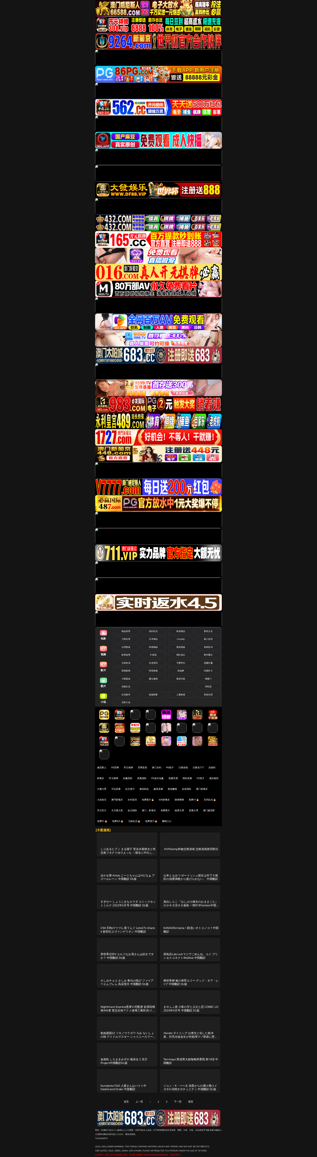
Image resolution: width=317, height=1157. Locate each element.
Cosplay (181, 638)
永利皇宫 (132, 799)
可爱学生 (180, 662)
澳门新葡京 (202, 788)
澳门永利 (156, 767)
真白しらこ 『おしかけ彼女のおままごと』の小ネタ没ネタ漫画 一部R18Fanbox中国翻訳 (191, 905)
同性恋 (208, 686)
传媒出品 (126, 686)
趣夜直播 (158, 788)
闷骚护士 (208, 670)
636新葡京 (164, 799)
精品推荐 (126, 631)
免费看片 (165, 810)
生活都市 (126, 694)
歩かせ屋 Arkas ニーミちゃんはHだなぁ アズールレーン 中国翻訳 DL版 (128, 877)
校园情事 (153, 694)
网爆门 (208, 678)
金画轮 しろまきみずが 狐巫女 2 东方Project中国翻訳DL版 (124, 1061)
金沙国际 (132, 810)
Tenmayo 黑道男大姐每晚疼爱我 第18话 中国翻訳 (190, 1061)
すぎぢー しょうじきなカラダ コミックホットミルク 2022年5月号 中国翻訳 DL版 (128, 903)
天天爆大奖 (117, 810)
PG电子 (170, 767)
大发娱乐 (101, 799)
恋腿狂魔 (208, 662)
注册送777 (198, 767)
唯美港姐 (180, 647)
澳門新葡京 (117, 799)
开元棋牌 (128, 767)
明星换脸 (153, 670)
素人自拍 (208, 638)
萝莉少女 (208, 631)
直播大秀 (193, 810)
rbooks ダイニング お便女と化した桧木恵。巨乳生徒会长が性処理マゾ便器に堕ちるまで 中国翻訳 (190, 1036)
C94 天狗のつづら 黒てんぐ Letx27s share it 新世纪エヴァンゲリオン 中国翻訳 (128, 929)
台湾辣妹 (126, 647)
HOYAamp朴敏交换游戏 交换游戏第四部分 (191, 849)
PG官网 (115, 767)
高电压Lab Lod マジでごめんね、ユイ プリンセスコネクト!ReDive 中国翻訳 (190, 956)
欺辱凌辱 (126, 654)
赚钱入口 (167, 821)
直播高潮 (173, 778)
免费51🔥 (194, 799)
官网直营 (142, 767)
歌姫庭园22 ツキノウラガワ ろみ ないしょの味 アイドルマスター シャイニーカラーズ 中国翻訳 (128, 1036)
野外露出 (208, 654)
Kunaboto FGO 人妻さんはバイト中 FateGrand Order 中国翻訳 (123, 1087)
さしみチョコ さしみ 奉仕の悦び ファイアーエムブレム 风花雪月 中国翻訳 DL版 (127, 982)
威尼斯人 (101, 767)
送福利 (212, 767)
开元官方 (101, 810)
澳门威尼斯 (209, 810)
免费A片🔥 (117, 821)
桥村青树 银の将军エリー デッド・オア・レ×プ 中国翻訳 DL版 (191, 982)
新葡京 (100, 778)
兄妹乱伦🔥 (134, 821)
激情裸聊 (179, 799)
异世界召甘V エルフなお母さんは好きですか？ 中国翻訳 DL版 (127, 956)
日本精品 (153, 638)
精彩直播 (187, 778)
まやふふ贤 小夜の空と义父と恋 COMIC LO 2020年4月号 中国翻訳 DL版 (190, 1008)
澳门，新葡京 (149, 810)
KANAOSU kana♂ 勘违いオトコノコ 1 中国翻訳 (191, 929)
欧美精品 (180, 631)
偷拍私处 (144, 788)
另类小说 (126, 702)
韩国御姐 (153, 647)
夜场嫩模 (172, 788)
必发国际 (186, 788)
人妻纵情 (180, 694)
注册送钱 (183, 767)
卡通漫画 (126, 678)
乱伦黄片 (130, 788)
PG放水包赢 (157, 778)
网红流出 (180, 654)
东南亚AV (208, 647)
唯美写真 (180, 678)
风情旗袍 (126, 670)
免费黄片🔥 (151, 821)
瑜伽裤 (180, 670)
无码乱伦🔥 (210, 799)
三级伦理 (126, 638)
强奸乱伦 (153, 631)
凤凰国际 (142, 778)
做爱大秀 (179, 810)
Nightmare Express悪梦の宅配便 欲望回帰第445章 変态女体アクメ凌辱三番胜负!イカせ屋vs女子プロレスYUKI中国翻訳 (128, 1010)
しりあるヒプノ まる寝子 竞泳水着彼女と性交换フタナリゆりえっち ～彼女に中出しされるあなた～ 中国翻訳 (128, 852)
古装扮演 (126, 662)
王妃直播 (116, 788)
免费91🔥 (102, 821)
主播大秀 (101, 788)
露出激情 (153, 678)
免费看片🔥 (148, 799)
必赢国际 (127, 778)
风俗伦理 (208, 694)
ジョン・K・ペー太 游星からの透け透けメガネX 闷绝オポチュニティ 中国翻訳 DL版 (190, 1087)
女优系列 (153, 662)
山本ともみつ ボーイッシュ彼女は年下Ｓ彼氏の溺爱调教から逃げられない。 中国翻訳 (190, 877)
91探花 (153, 654)
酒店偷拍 (214, 778)
